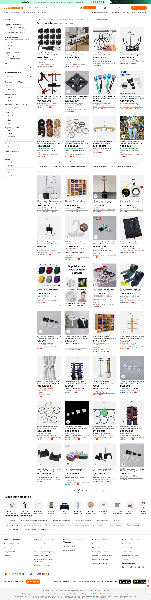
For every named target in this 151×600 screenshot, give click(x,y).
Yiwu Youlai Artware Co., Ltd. (46, 394)
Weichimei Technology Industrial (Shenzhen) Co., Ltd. (104, 255)
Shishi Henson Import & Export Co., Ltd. (77, 154)
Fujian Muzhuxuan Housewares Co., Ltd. (77, 210)
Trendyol (97, 590)
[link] (148, 580)
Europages (105, 590)
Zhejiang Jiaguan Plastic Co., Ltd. (75, 437)
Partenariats (125, 559)
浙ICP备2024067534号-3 (128, 597)
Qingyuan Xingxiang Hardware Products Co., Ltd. (77, 64)
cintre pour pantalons (30, 529)
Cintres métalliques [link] (101, 19)
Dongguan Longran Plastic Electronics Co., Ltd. (49, 479)
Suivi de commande (128, 552)
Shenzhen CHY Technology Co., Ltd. (131, 347)
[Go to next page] (107, 491)
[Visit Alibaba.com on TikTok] (143, 567)
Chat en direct (96, 548)
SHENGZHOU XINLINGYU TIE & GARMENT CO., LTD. (49, 300)
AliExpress (46, 590)
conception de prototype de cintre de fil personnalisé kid (69, 166)
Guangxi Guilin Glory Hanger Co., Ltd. (104, 150)
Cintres (89, 19)
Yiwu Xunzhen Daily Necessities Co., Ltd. (104, 304)
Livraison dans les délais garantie (43, 552)
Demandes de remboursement (102, 555)
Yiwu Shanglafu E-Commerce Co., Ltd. (49, 154)
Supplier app (66, 581)
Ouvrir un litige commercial (100, 552)
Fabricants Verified (69, 546)
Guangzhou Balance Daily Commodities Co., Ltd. (77, 482)
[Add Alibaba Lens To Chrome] (33, 582)
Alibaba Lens (13, 581)
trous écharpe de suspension (100, 166)
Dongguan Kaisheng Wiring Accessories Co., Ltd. (77, 109)
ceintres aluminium (117, 525)
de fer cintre (43, 166)
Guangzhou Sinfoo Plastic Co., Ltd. (76, 390)
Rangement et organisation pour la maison (70, 19)
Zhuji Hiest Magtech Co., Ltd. (46, 64)
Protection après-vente (40, 555)
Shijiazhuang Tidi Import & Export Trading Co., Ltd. (104, 63)
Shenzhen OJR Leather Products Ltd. (132, 251)
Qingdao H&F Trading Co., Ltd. (46, 105)
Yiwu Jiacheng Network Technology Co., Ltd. (77, 257)
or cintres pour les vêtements (92, 162)
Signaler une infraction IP (100, 559)
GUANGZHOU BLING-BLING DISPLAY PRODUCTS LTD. (104, 210)
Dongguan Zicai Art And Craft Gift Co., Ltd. (132, 154)
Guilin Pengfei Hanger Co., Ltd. (102, 437)
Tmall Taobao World (65, 590)
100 (103, 491)
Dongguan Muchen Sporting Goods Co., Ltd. (77, 348)
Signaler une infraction (99, 563)
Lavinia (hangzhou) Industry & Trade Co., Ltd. (49, 252)
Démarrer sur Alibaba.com (130, 548)
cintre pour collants (133, 162)
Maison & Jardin (49, 19)
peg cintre (43, 162)
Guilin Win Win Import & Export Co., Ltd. (132, 437)
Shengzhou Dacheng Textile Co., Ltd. (131, 300)
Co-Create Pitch (9, 548)
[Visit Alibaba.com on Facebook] (123, 567)
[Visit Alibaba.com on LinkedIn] (127, 567)
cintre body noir (13, 529)
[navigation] (19, 255)
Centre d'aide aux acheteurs (101, 544)
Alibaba (39, 19)
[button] (81, 8)
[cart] (111, 8)
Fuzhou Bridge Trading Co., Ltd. (102, 349)
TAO (91, 590)
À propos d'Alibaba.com (12, 539)
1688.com (54, 590)
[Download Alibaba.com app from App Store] (125, 582)
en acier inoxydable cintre (114, 162)
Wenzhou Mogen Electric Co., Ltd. (131, 390)
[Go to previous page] (74, 491)
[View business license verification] (94, 597)
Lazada (75, 590)
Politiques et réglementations (42, 565)
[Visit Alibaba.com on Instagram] (135, 567)
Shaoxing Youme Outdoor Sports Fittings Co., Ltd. (104, 107)
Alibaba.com (112, 581)
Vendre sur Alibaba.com (129, 544)
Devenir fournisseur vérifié (130, 555)
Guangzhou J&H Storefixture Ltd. (47, 210)
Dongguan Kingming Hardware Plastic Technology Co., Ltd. (49, 437)
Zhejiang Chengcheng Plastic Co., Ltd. (132, 107)
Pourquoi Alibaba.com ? (11, 544)
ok (31, 67)
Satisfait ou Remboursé (40, 548)
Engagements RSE (10, 552)
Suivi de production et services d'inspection (43, 560)
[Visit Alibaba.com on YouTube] (139, 567)
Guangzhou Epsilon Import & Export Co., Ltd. (132, 210)
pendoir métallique (134, 525)
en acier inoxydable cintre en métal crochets (65, 162)
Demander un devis (69, 550)
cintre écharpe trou (45, 171)
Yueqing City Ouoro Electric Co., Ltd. (48, 347)
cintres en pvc (46, 529)
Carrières (7, 555)
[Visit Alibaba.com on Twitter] (131, 567)
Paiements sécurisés (40, 544)
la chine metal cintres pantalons (123, 166)
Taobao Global (84, 590)
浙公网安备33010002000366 (109, 597)
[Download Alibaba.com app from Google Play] (140, 582)
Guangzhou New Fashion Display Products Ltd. (104, 393)
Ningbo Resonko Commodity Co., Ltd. (132, 62)
